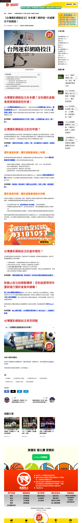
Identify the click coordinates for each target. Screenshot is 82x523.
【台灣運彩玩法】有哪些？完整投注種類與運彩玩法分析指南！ (70, 143)
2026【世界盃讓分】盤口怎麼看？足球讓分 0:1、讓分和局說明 (11, 431)
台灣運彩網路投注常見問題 (13, 88)
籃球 (59, 45)
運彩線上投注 (9, 381)
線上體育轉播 (62, 49)
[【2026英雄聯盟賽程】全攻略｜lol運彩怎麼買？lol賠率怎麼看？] (47, 423)
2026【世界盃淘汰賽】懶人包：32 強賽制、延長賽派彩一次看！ (29, 431)
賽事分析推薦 (62, 53)
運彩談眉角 (42, 7)
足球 (59, 55)
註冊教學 (26, 25)
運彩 (24, 361)
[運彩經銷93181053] (29, 233)
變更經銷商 (58, 7)
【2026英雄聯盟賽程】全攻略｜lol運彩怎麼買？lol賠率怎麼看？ (47, 431)
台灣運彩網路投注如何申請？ (13, 79)
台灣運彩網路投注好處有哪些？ (14, 84)
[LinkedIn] (19, 391)
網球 (59, 47)
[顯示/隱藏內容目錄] (38, 74)
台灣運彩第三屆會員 (18, 378)
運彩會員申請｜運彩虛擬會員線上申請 (17, 80)
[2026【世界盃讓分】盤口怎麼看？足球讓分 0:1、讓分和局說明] (11, 423)
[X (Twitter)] (13, 391)
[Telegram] (26, 391)
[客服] (70, 520)
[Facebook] (6, 391)
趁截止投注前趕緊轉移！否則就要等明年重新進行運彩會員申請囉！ (23, 86)
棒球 (59, 41)
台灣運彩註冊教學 (50, 7)
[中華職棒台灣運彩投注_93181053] (29, 342)
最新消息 (23, 7)
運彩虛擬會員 (29, 381)
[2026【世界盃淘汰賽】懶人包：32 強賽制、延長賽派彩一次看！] (29, 423)
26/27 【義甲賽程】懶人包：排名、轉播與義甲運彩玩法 (70, 80)
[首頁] (11, 520)
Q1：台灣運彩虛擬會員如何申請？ (18, 327)
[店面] (56, 520)
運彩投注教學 (62, 59)
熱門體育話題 (35, 7)
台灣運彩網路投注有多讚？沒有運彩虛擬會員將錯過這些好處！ (21, 77)
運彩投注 (28, 7)
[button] (69, 4)
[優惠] (26, 520)
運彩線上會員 (19, 381)
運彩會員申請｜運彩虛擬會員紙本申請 (17, 82)
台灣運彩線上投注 (32, 378)
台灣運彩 (7, 378)
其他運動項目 (62, 36)
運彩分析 (60, 57)
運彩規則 (60, 62)
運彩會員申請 (43, 378)
